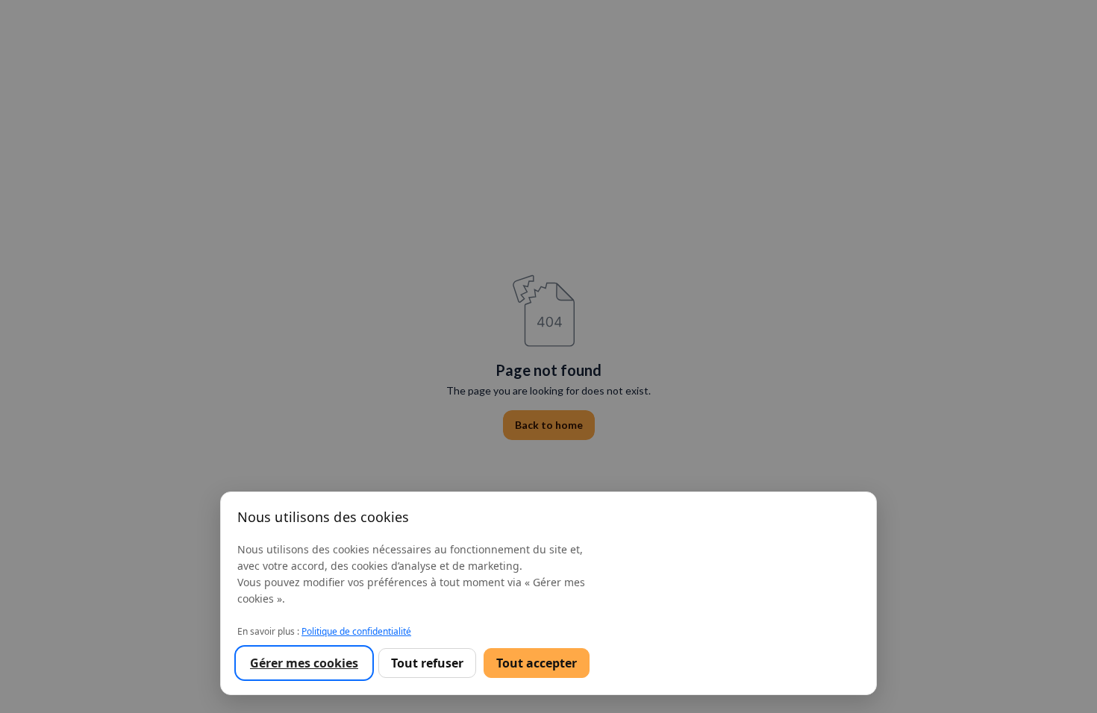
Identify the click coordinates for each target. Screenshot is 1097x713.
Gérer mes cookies (304, 663)
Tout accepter (536, 663)
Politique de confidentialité (356, 631)
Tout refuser (427, 663)
